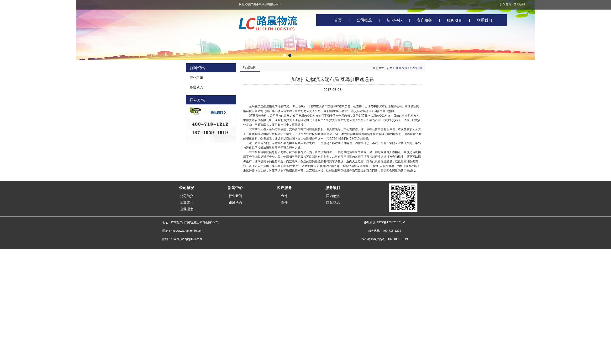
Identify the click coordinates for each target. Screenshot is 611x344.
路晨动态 (235, 202)
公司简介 (186, 196)
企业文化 (186, 202)
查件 (284, 196)
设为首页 (505, 4)
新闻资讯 (401, 68)
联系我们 (484, 20)
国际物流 (333, 202)
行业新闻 (416, 68)
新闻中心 (394, 20)
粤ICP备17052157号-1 (391, 222)
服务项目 (454, 20)
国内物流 (333, 196)
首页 (338, 20)
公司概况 (364, 20)
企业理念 (186, 209)
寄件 (284, 202)
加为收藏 (519, 4)
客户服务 (424, 20)
